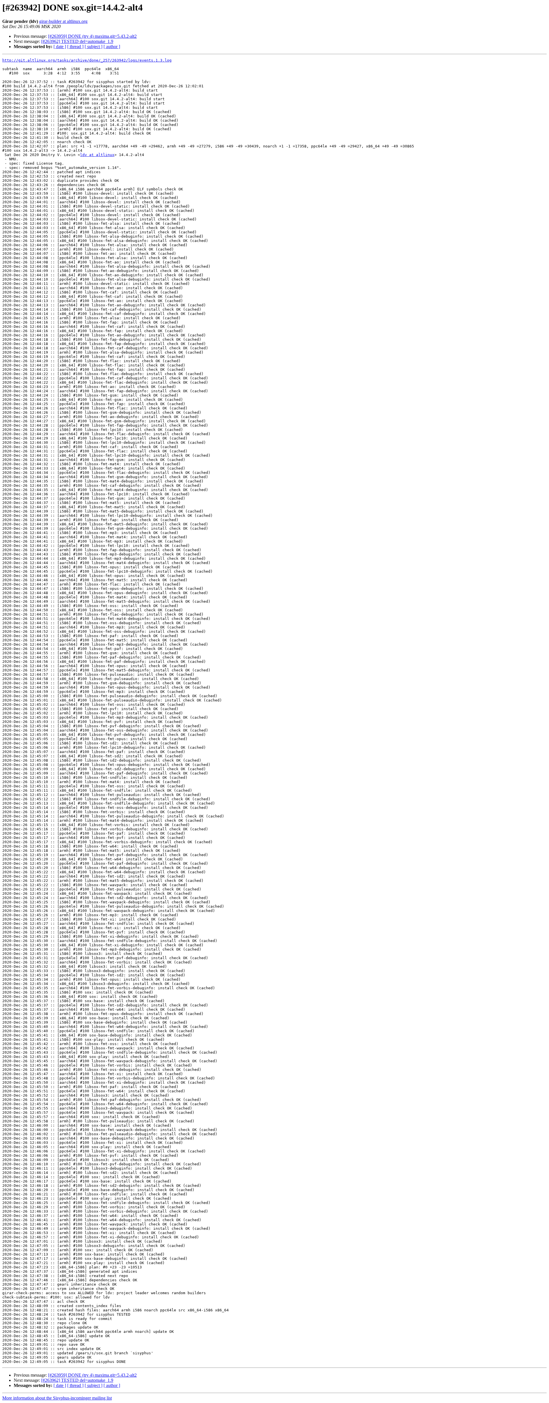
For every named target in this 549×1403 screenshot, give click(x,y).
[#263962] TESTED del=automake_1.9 (77, 41)
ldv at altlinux (97, 155)
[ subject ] (93, 46)
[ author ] (112, 46)
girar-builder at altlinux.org (63, 21)
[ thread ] (75, 46)
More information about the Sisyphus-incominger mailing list (57, 1398)
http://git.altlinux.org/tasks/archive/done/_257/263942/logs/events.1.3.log (87, 60)
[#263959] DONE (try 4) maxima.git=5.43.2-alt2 (92, 36)
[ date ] (59, 46)
